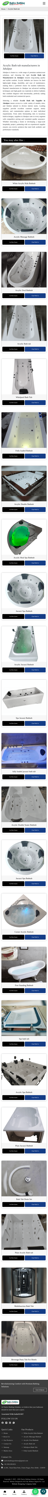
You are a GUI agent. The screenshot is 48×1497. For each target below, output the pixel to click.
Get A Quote (40, 1390)
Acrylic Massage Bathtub (24, 237)
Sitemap (6, 1447)
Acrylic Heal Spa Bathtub (24, 558)
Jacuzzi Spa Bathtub (24, 611)
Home (3, 9)
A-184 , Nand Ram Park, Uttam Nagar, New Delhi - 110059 (24, 1468)
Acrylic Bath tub (24, 344)
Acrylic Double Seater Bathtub (24, 825)
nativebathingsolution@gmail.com (16, 1461)
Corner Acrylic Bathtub (24, 932)
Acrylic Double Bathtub (24, 504)
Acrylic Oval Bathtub (24, 290)
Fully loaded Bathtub (24, 451)
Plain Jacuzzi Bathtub (24, 1146)
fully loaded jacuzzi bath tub (24, 771)
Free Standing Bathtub (24, 985)
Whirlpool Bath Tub (24, 397)
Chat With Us (34, 56)
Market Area (7, 1451)
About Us (6, 1437)
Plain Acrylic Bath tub (24, 1253)
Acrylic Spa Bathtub (24, 1092)
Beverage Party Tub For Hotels (24, 1359)
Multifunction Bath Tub (24, 1306)
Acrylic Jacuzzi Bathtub (24, 664)
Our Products (8, 1440)
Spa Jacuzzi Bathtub (24, 718)
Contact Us (7, 1444)
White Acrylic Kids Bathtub (24, 183)
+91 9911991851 (10, 1464)
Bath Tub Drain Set (24, 1199)
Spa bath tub (24, 1039)
